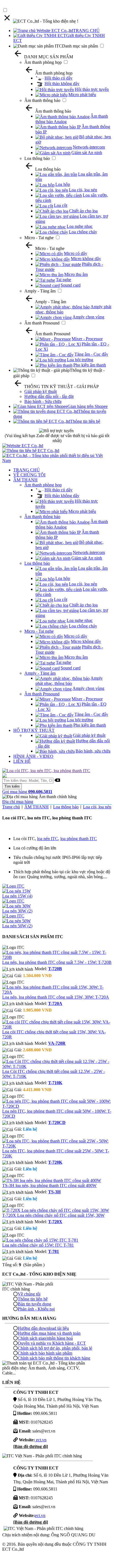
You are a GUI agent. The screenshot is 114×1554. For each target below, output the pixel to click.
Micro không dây (86, 258)
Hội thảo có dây (58, 78)
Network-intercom (89, 147)
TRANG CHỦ (86, 30)
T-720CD (57, 1122)
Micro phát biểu (82, 94)
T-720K (55, 1162)
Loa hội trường (80, 359)
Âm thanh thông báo (42, 100)
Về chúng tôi (29, 1294)
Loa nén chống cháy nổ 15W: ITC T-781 (38, 1245)
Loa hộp (62, 184)
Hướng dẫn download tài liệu (43, 1328)
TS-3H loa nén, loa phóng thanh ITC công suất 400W (49, 1185)
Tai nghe (63, 279)
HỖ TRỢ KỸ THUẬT (34, 730)
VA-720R (57, 1043)
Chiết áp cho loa (83, 211)
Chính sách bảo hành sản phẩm (45, 1353)
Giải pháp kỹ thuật (40, 391)
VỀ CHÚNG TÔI (29, 475)
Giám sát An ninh (86, 152)
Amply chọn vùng (88, 317)
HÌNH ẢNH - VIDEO (33, 756)
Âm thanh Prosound (41, 323)
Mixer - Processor (87, 338)
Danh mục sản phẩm (80, 46)
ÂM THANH (25, 479)
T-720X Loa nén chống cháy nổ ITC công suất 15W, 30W (53, 1215)
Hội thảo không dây (62, 83)
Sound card (71, 285)
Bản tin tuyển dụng (34, 1304)
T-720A (55, 1003)
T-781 (53, 1251)
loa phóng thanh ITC (78, 838)
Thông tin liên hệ (85, 421)
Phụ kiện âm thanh (89, 365)
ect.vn (40, 1439)
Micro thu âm (76, 274)
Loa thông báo (37, 158)
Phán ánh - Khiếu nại (36, 1309)
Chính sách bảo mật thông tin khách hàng (54, 1358)
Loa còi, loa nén (83, 190)
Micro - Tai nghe (39, 237)
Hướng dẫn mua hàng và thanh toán (49, 1333)
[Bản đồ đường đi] (30, 1446)
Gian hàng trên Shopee (88, 406)
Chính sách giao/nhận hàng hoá (45, 1338)
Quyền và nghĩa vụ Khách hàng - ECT (52, 1343)
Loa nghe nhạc (80, 226)
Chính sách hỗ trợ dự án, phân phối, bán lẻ (55, 1348)
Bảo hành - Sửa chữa (42, 401)
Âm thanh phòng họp (43, 62)
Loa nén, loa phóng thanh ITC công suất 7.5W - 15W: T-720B (57, 962)
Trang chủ (11, 806)
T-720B (55, 968)
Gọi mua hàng (27, 791)
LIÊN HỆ (22, 761)
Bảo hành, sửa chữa (93, 751)
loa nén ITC (47, 838)
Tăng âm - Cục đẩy (91, 354)
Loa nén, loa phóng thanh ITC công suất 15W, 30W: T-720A (55, 997)
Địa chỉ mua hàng (17, 801)
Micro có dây (75, 253)
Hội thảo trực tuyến (92, 89)
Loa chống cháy (83, 231)
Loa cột (60, 205)
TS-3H (54, 1191)
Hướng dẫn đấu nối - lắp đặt (49, 396)
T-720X (55, 1221)
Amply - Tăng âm (40, 291)
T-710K (55, 1082)
